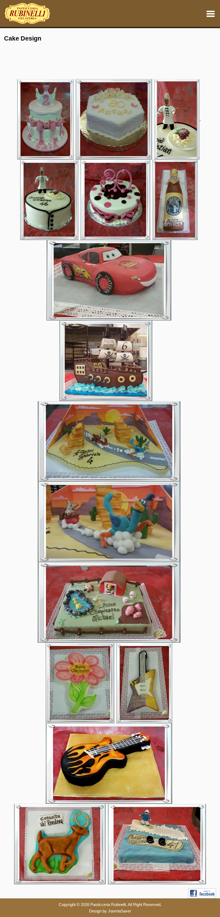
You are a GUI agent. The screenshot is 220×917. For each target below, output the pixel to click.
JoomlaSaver (119, 911)
